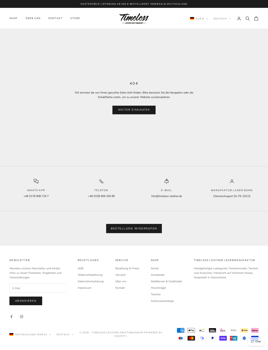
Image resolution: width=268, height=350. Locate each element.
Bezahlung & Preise (127, 268)
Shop (13, 18)
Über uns (121, 281)
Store (75, 18)
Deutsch (220, 18)
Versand (120, 275)
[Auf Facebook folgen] (11, 317)
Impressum (84, 288)
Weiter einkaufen (134, 110)
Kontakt (55, 18)
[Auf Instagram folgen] (22, 317)
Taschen (156, 294)
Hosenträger (158, 288)
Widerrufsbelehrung (90, 275)
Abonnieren (25, 301)
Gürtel (155, 268)
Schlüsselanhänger (162, 301)
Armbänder (158, 275)
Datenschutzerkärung (91, 281)
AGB (80, 268)
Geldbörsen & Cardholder (166, 281)
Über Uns (33, 18)
